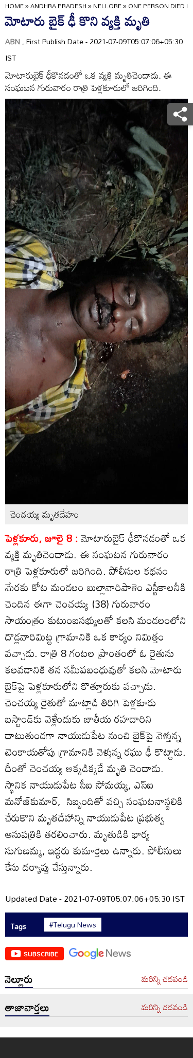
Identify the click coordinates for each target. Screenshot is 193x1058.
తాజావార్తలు (27, 1007)
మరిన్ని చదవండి (165, 979)
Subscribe (41, 953)
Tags (18, 926)
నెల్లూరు (19, 979)
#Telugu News (72, 925)
